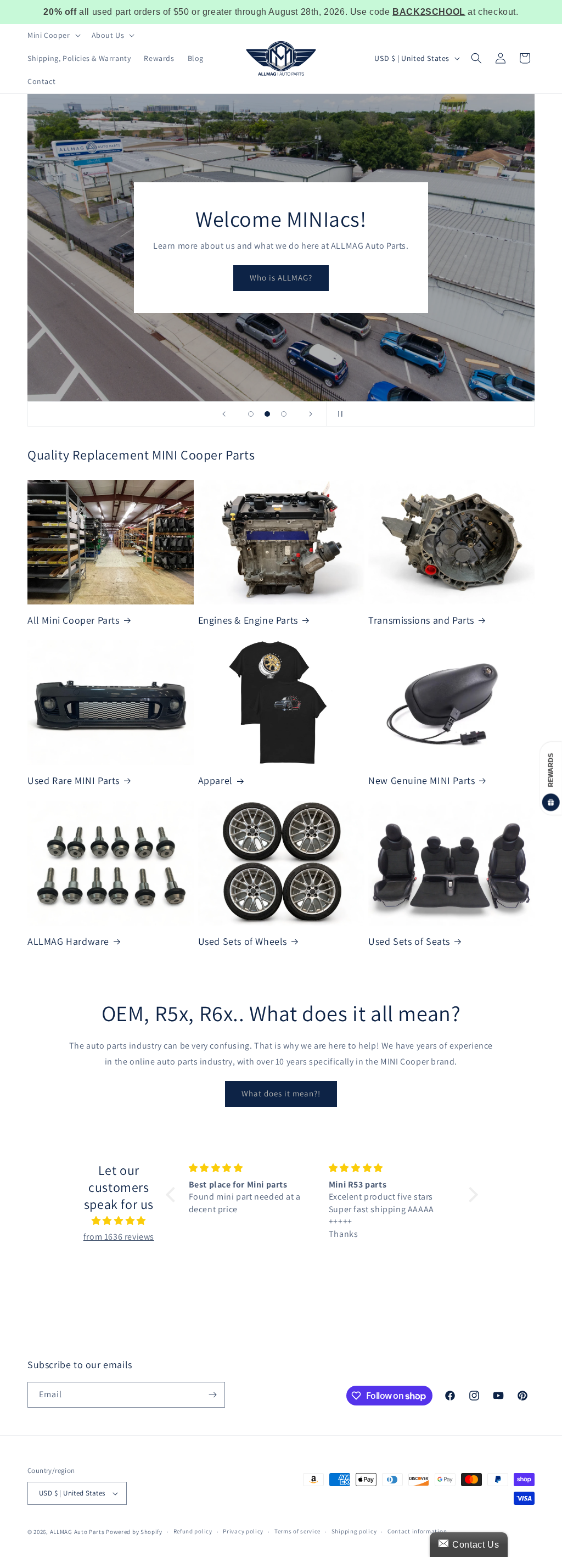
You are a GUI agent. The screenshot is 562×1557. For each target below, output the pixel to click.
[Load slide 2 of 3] (267, 414)
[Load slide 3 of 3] (284, 414)
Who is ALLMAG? (281, 277)
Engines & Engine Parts (248, 620)
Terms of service (297, 1531)
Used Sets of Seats (409, 941)
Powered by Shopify (134, 1532)
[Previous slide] (224, 414)
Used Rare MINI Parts (73, 780)
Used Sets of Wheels (242, 941)
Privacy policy (243, 1531)
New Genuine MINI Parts (421, 780)
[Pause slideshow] (338, 414)
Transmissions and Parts (421, 620)
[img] (118, 1221)
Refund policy (192, 1531)
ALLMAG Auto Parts (77, 1532)
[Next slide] (311, 414)
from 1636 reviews (118, 1236)
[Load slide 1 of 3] (251, 414)
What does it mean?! (281, 1093)
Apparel (215, 780)
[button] (53, 35)
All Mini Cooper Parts (73, 620)
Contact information (417, 1531)
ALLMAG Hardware (68, 941)
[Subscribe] (212, 1395)
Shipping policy (354, 1531)
